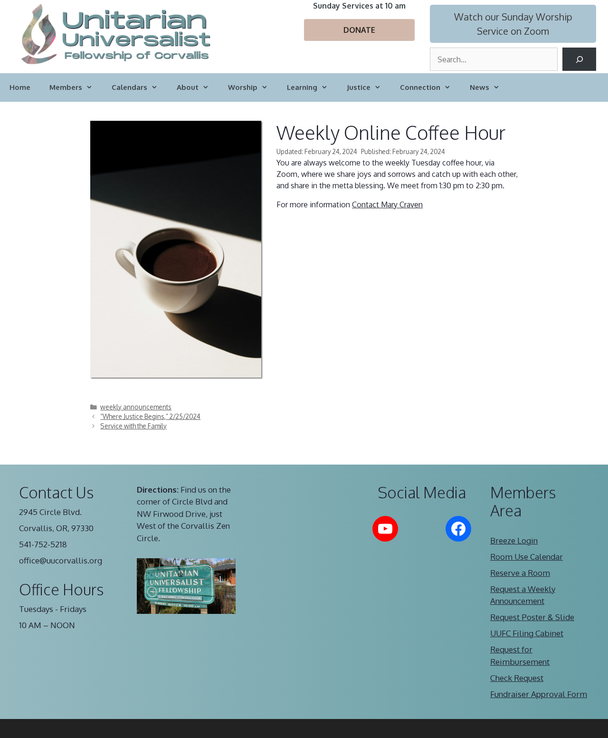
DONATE (359, 30)
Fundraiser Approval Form (538, 694)
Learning (302, 87)
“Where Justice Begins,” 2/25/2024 (150, 416)
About (188, 87)
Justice (358, 87)
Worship (242, 87)
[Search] (579, 59)
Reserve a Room (520, 573)
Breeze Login (514, 540)
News (479, 87)
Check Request (516, 678)
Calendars (129, 87)
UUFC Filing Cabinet (526, 633)
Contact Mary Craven (387, 204)
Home (20, 87)
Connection (420, 87)
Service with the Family (133, 426)
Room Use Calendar (526, 557)
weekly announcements (135, 407)
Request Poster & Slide (532, 617)
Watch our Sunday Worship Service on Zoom (513, 23)
